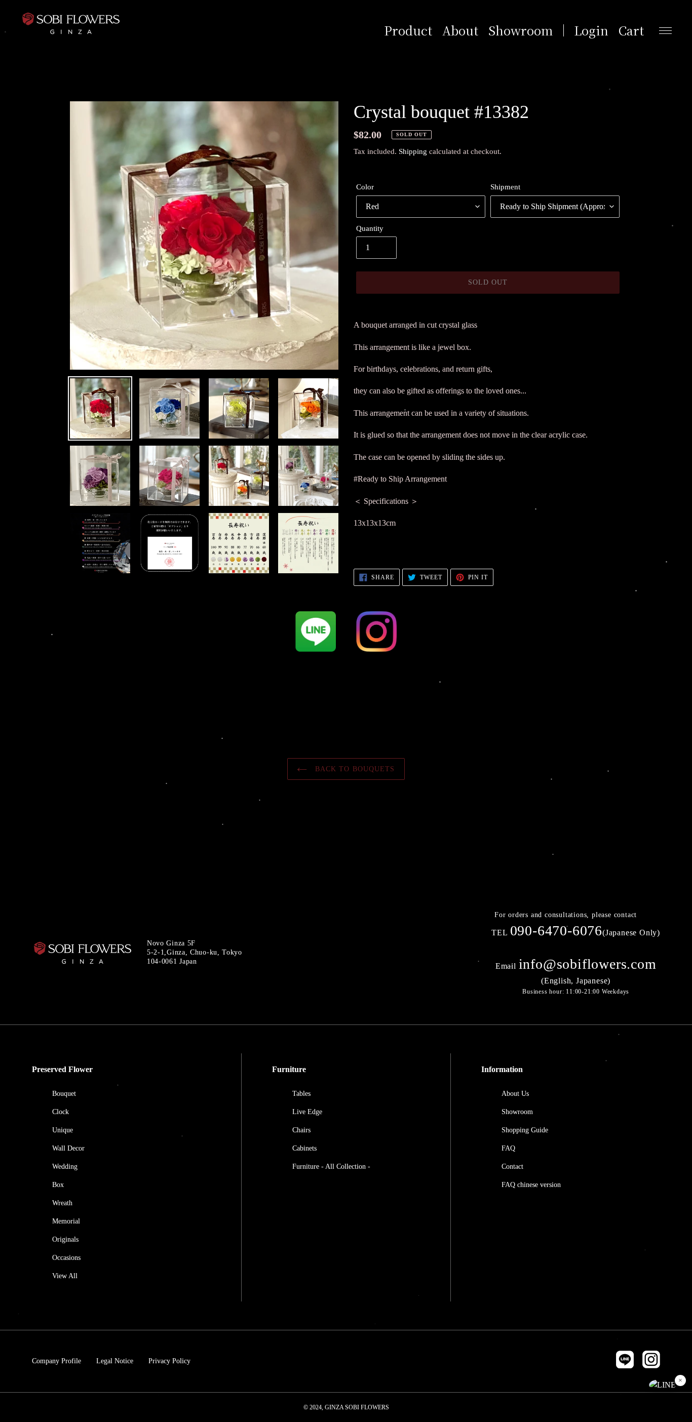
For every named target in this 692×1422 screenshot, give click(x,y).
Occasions (66, 1257)
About (460, 30)
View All (65, 1276)
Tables (301, 1093)
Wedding (65, 1166)
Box (58, 1185)
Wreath (62, 1203)
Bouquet (64, 1093)
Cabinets (304, 1148)
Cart (631, 30)
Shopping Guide (525, 1130)
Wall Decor (68, 1148)
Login (591, 30)
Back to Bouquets (353, 769)
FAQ (508, 1148)
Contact (512, 1166)
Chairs (301, 1130)
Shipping (413, 151)
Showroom (520, 30)
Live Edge (307, 1112)
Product (408, 30)
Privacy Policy (169, 1361)
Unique (62, 1130)
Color (365, 187)
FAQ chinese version (531, 1185)
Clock (60, 1112)
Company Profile (56, 1361)
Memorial (66, 1221)
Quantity (369, 228)
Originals (65, 1239)
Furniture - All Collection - (331, 1166)
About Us (515, 1093)
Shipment (505, 187)
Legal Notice (114, 1361)
